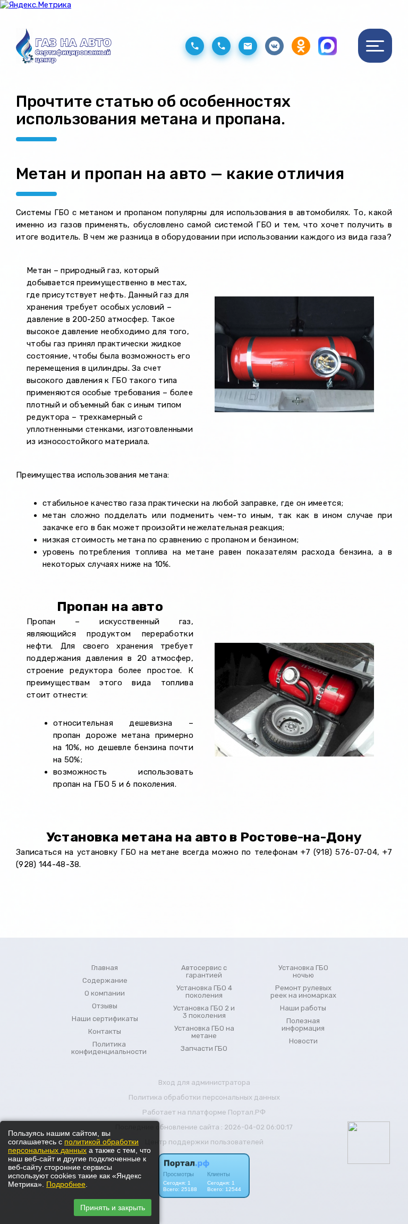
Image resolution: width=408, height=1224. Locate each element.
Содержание (105, 980)
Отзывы (104, 1006)
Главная (104, 968)
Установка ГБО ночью (303, 971)
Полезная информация (303, 1024)
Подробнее (66, 1184)
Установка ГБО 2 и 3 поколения (204, 1012)
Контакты (104, 1031)
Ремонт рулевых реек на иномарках (303, 991)
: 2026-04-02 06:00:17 (257, 1127)
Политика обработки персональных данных (204, 1097)
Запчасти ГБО (204, 1048)
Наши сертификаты (105, 1019)
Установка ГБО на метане (204, 1032)
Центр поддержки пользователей (204, 1142)
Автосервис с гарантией (204, 971)
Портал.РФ (247, 1112)
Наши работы (303, 1008)
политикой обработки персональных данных (73, 1145)
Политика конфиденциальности (109, 1048)
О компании (104, 993)
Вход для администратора (204, 1082)
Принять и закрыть (112, 1207)
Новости (303, 1041)
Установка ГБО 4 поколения (204, 991)
